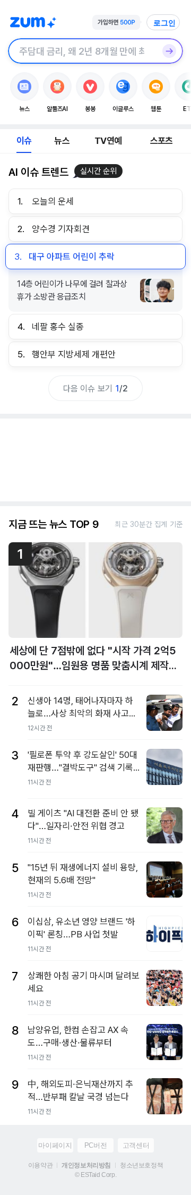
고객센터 (136, 1145)
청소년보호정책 (141, 1165)
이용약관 (40, 1165)
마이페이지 (55, 1145)
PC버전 (95, 1145)
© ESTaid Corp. (95, 1175)
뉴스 (61, 140)
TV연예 (107, 140)
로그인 (164, 23)
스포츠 (161, 140)
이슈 (23, 140)
